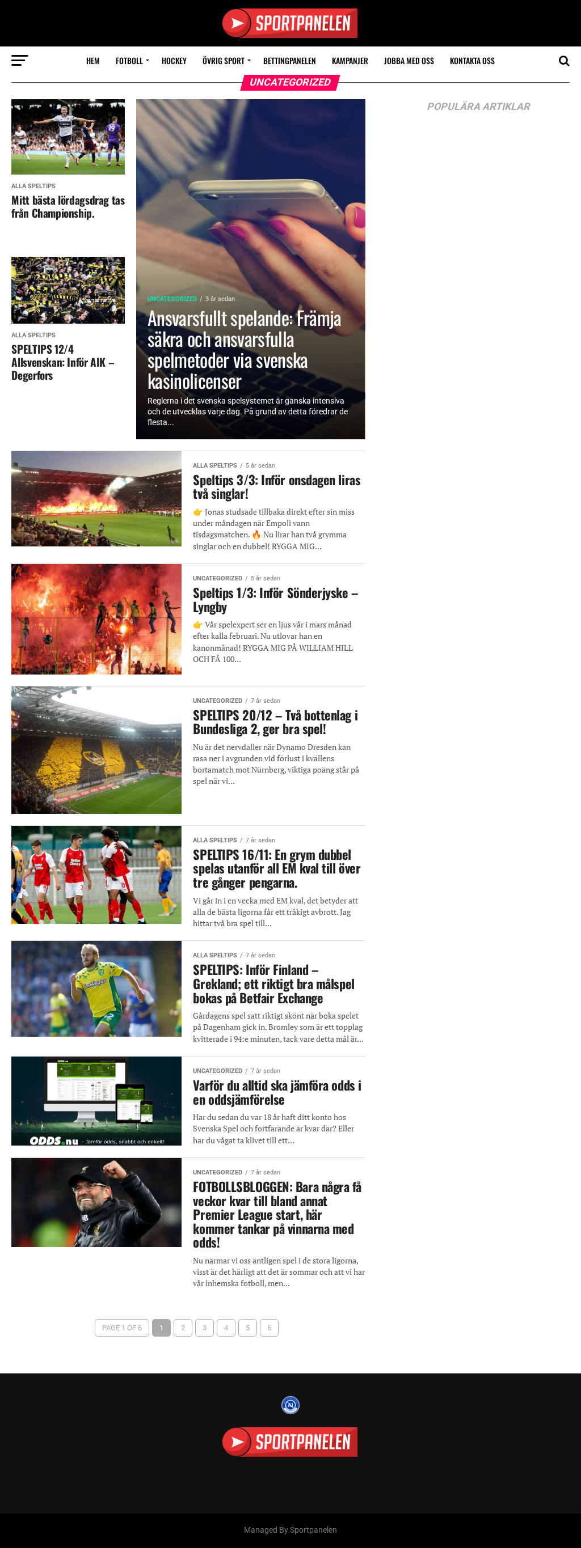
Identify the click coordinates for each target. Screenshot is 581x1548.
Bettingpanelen (289, 60)
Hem (93, 60)
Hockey (174, 60)
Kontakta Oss (472, 60)
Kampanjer (350, 60)
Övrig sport (224, 60)
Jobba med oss (409, 60)
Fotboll (129, 60)
